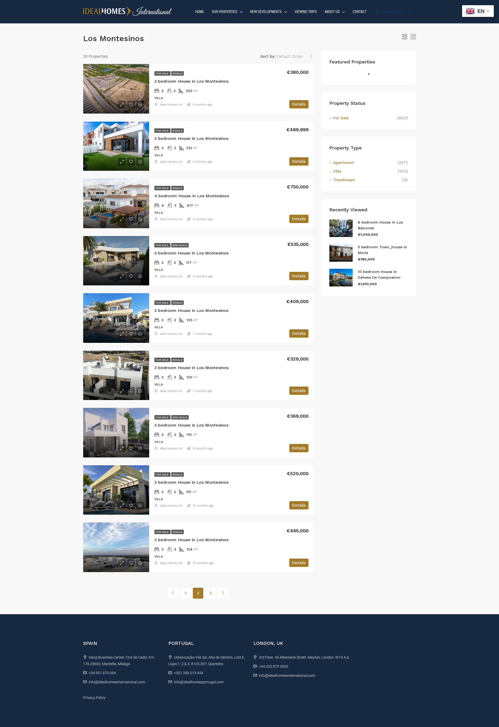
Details (299, 104)
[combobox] (294, 56)
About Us (332, 12)
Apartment (343, 162)
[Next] (223, 593)
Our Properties (224, 12)
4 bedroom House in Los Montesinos (191, 195)
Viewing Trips (306, 12)
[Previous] (173, 593)
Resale (177, 73)
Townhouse (344, 180)
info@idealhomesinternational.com (117, 682)
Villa (337, 171)
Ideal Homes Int (171, 104)
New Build (180, 245)
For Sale (162, 73)
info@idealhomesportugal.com (199, 682)
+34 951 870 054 (392, 12)
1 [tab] (371, 76)
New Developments (266, 12)
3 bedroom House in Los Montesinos (191, 138)
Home (199, 12)
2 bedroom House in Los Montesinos (191, 81)
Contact (360, 12)
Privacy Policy (94, 698)
